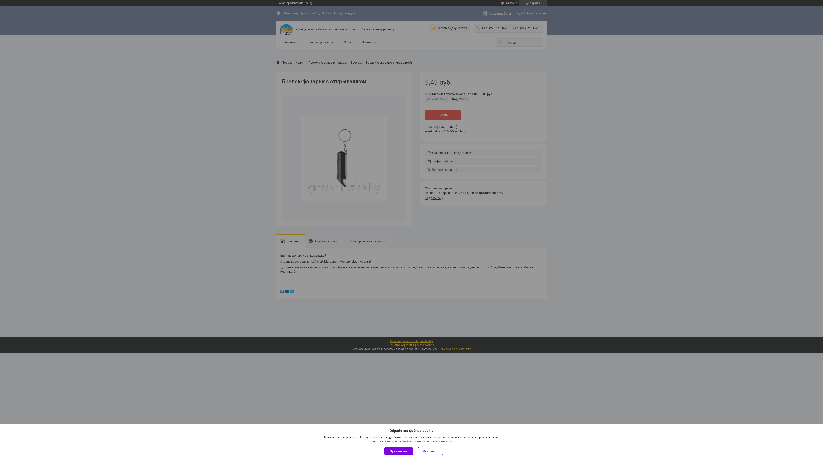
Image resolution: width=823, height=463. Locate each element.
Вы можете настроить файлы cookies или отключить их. (410, 441)
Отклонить (430, 451)
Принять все (399, 451)
